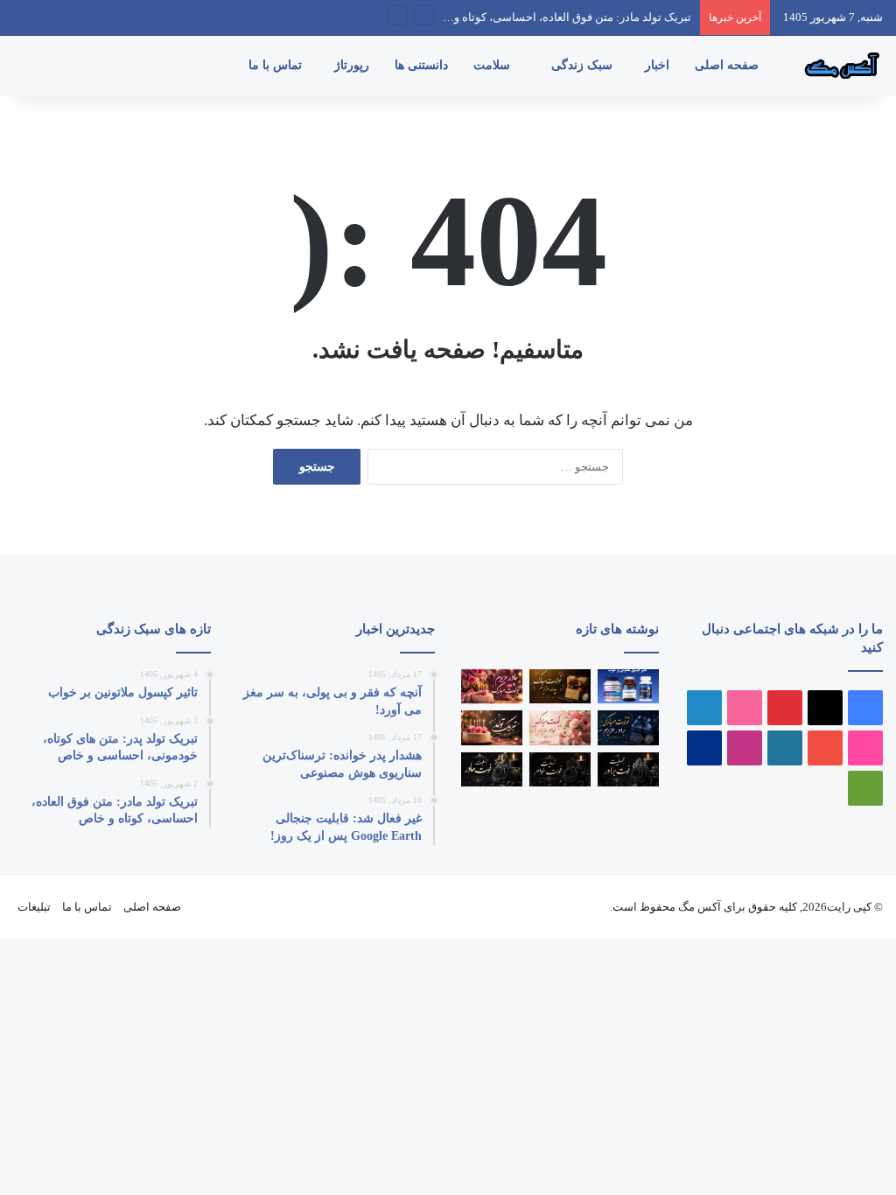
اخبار (659, 65)
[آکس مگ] (839, 65)
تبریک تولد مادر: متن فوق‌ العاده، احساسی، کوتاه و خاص (559, 17)
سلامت (493, 65)
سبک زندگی (583, 65)
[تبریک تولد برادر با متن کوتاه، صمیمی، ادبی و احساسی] (628, 727)
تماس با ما (276, 65)
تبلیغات (34, 906)
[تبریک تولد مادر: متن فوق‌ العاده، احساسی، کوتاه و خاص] (491, 686)
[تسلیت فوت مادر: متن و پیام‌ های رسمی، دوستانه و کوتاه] (491, 769)
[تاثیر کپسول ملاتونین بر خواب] (628, 686)
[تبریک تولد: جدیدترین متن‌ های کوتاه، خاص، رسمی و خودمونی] (491, 727)
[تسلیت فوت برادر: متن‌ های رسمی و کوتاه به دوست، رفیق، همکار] (628, 769)
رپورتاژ (353, 65)
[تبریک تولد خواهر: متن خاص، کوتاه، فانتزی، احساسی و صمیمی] (560, 727)
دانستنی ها (423, 65)
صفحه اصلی (728, 65)
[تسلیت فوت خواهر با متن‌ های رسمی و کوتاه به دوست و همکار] (560, 769)
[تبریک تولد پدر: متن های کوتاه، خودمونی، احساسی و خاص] (560, 686)
